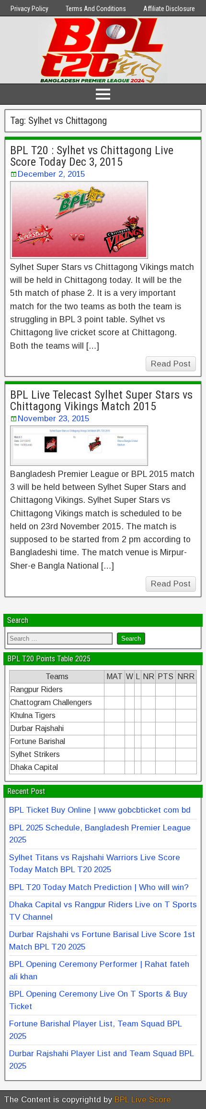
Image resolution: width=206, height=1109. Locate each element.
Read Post (171, 363)
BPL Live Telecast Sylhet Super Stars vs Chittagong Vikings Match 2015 (101, 400)
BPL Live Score (142, 1099)
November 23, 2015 (53, 418)
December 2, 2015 (51, 174)
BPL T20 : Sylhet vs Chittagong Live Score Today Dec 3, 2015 (91, 156)
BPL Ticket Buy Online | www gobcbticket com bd (100, 810)
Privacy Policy (29, 8)
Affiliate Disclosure (169, 8)
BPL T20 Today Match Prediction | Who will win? (99, 887)
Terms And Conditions (96, 8)
